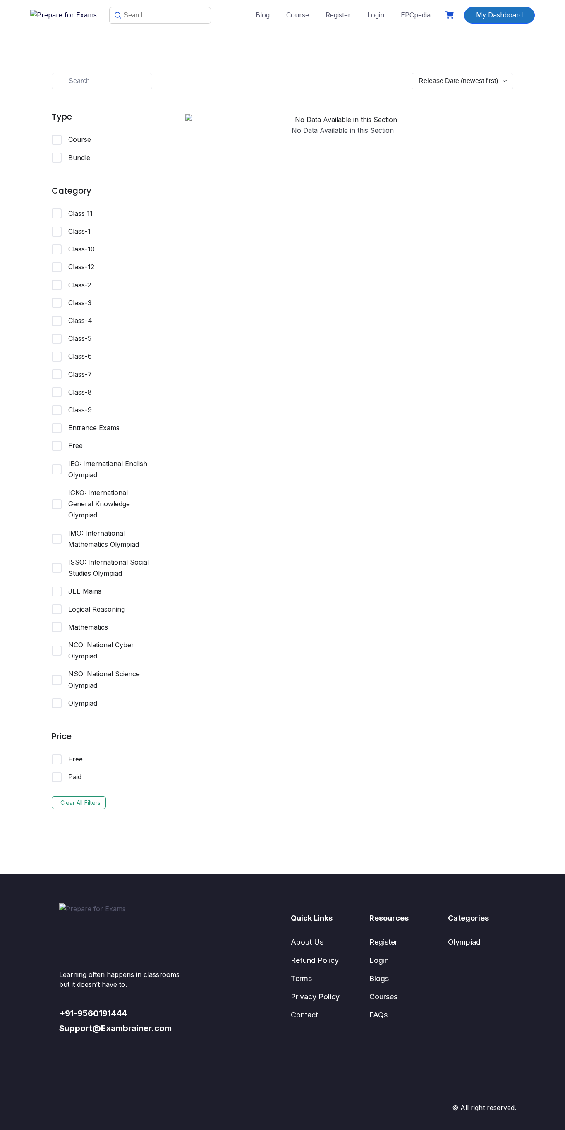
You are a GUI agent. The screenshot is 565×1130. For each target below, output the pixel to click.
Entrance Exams (94, 428)
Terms (301, 978)
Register (338, 15)
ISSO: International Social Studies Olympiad (108, 567)
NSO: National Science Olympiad (104, 679)
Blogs (379, 978)
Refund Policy (315, 960)
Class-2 (79, 285)
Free (75, 445)
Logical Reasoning (96, 609)
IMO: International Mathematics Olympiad (103, 538)
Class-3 (79, 303)
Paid (74, 777)
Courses (383, 996)
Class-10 (81, 249)
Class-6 (80, 356)
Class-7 (80, 374)
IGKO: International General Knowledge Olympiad (99, 503)
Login (375, 15)
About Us (307, 942)
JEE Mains (84, 591)
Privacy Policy (315, 996)
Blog (263, 15)
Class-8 (80, 392)
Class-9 (80, 410)
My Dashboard (499, 15)
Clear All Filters (80, 802)
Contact (304, 1014)
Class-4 (80, 320)
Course (297, 15)
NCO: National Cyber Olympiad (101, 650)
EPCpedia (416, 15)
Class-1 (79, 231)
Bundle (79, 157)
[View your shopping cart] (450, 15)
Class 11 (80, 213)
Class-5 (79, 338)
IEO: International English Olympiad (107, 469)
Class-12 (81, 267)
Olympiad (82, 703)
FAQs (378, 1014)
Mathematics (88, 627)
